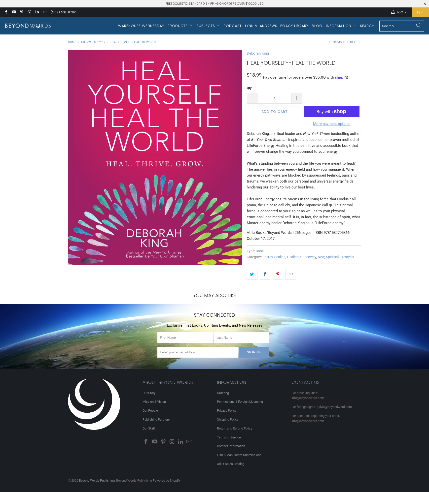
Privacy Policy (226, 410)
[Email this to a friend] (291, 274)
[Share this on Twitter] (252, 274)
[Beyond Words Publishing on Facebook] (6, 12)
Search (367, 25)
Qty (249, 88)
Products (178, 25)
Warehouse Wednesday (141, 25)
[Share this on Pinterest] (278, 274)
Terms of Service (229, 437)
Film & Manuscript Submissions (239, 455)
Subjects (206, 25)
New (321, 257)
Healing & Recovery (301, 257)
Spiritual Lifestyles (340, 257)
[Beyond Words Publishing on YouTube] (13, 12)
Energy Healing (274, 257)
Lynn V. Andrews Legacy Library (276, 25)
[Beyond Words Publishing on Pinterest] (21, 12)
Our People (150, 410)
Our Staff (149, 428)
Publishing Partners (156, 419)
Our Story (149, 393)
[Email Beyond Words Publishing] (44, 12)
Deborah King (258, 53)
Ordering (223, 393)
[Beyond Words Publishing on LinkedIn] (37, 12)
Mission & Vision (154, 401)
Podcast (233, 25)
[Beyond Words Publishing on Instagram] (29, 12)
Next (354, 42)
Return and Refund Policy (234, 428)
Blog (317, 25)
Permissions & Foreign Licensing (240, 401)
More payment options (332, 124)
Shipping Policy (227, 419)
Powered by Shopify (166, 480)
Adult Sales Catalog (230, 464)
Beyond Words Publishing (97, 480)
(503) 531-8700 (63, 12)
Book (260, 251)
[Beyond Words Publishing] (28, 26)
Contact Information (231, 446)
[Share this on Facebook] (265, 274)
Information (339, 25)
